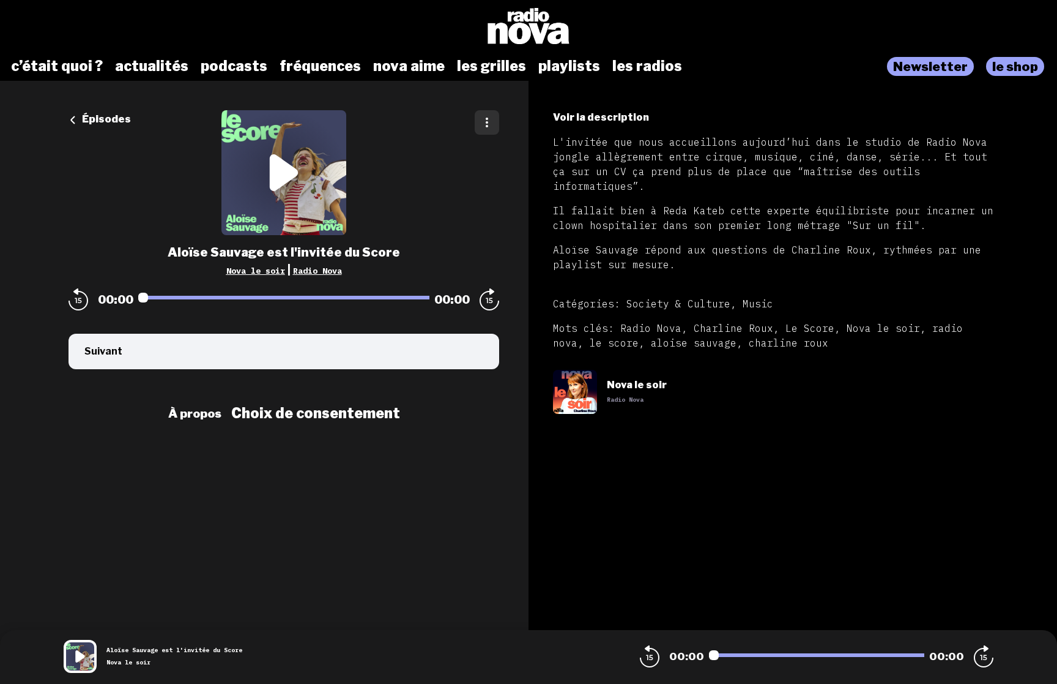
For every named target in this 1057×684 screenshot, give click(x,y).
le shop (1015, 66)
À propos (194, 413)
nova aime (409, 66)
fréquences (320, 66)
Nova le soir (255, 270)
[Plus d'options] (487, 122)
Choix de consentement (315, 413)
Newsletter (930, 66)
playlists (569, 66)
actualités (151, 66)
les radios (647, 66)
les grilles (491, 66)
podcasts (234, 66)
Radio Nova (317, 270)
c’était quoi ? (57, 66)
